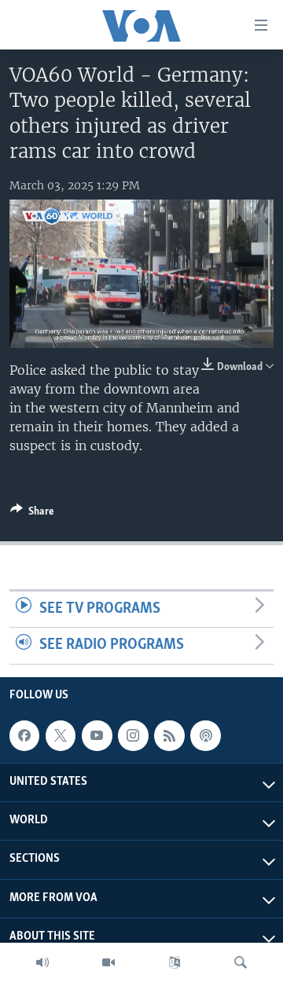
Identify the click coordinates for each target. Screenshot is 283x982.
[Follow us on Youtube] (97, 735)
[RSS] (169, 735)
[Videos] (108, 962)
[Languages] (174, 962)
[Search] (240, 962)
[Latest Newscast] (42, 962)
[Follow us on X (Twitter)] (60, 735)
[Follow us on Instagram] (133, 735)
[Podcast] (205, 735)
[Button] (32, 514)
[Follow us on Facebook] (24, 735)
